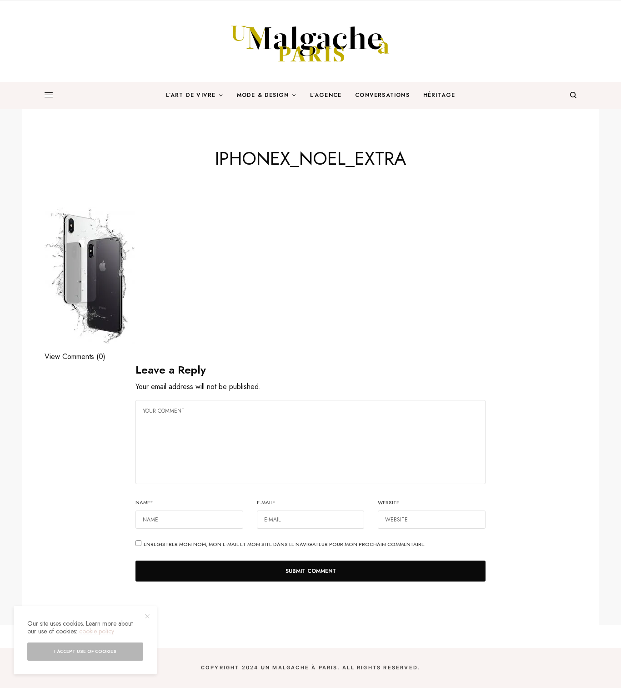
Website (388, 502)
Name (144, 502)
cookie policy (96, 631)
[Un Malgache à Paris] (310, 41)
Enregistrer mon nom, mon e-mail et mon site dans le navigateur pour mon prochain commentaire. (285, 544)
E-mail (266, 502)
